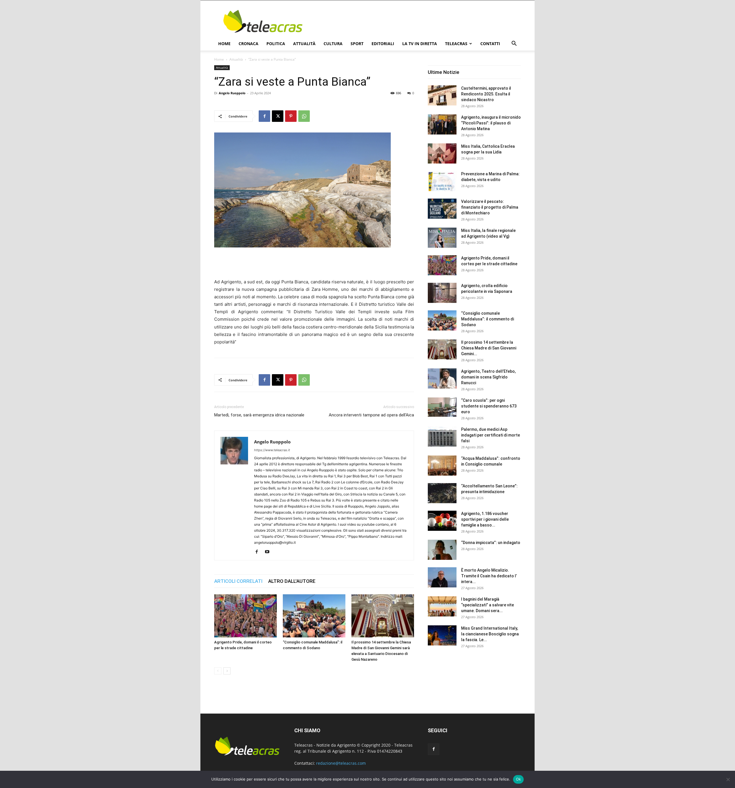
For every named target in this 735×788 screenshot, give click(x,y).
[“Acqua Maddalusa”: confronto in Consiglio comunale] (442, 465)
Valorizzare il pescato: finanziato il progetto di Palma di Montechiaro (489, 207)
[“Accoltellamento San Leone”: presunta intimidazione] (442, 493)
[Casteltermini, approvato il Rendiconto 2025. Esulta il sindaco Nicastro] (442, 95)
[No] (728, 779)
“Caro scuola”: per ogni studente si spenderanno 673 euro (489, 406)
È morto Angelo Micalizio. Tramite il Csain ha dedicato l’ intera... (489, 576)
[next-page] (227, 670)
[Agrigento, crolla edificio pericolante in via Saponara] (442, 293)
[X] (277, 116)
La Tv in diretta (419, 43)
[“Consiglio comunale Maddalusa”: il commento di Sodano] (314, 615)
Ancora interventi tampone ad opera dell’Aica (371, 415)
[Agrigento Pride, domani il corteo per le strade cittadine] (245, 615)
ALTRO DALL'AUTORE (292, 581)
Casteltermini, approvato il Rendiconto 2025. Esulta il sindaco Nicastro (486, 94)
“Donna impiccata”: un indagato (490, 542)
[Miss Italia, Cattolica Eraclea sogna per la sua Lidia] (442, 153)
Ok (518, 779)
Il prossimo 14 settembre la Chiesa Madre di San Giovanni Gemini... (488, 348)
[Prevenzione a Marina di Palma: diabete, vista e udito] (442, 181)
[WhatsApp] (304, 116)
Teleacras (456, 43)
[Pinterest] (291, 116)
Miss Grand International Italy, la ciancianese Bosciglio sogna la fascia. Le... (490, 634)
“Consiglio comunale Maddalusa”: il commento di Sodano (487, 319)
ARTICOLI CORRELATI (238, 581)
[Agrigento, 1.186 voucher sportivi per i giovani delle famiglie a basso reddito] (442, 521)
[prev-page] (217, 670)
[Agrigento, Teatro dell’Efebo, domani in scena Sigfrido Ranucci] (442, 378)
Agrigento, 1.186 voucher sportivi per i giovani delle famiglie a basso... (485, 519)
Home (224, 43)
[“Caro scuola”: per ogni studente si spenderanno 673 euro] (442, 407)
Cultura (333, 43)
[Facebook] (264, 116)
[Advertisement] (416, 21)
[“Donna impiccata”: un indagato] (442, 550)
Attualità (304, 43)
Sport (357, 43)
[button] (514, 44)
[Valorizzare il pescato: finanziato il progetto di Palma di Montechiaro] (442, 209)
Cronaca (248, 43)
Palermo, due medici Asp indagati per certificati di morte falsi (490, 435)
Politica (275, 43)
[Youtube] (269, 552)
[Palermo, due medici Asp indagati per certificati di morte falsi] (442, 436)
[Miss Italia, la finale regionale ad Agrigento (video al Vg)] (442, 238)
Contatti (490, 43)
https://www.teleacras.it (272, 450)
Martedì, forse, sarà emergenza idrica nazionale (259, 415)
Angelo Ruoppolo (232, 93)
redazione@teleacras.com (341, 763)
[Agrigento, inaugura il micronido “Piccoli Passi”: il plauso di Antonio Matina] (442, 124)
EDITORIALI (383, 43)
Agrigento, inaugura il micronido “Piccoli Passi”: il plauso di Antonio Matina (491, 123)
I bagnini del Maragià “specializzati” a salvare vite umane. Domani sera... (487, 605)
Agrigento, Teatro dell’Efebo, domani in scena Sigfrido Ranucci (488, 377)
